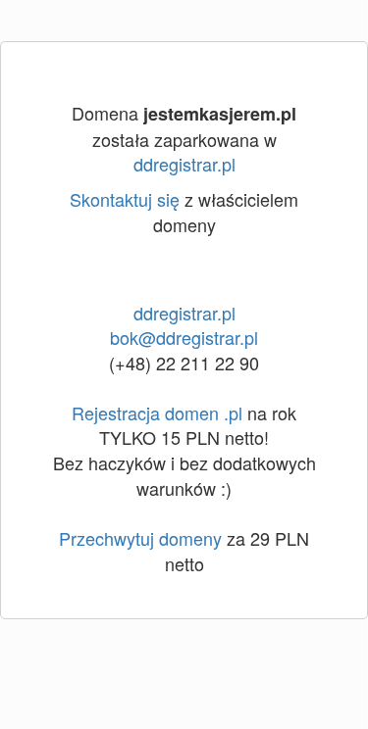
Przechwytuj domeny (140, 538)
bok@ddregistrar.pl (184, 337)
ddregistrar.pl (184, 163)
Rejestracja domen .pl (157, 412)
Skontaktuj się (125, 199)
